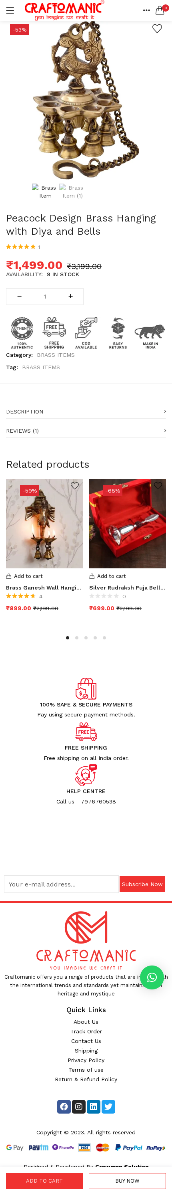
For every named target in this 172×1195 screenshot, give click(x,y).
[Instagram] (79, 1107)
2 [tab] (76, 637)
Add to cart (44, 1181)
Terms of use (86, 1069)
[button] (160, 10)
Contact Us (86, 1041)
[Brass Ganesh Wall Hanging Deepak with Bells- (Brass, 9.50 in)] (44, 523)
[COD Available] (86, 332)
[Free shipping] (54, 332)
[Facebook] (64, 1107)
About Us (86, 1022)
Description (24, 411)
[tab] (86, 409)
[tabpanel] (44, 551)
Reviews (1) (22, 430)
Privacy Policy (86, 1060)
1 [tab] (67, 637)
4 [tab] (95, 637)
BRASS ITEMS (56, 355)
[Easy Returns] (118, 332)
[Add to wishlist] (157, 29)
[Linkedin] (93, 1107)
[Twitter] (108, 1107)
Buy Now (127, 1181)
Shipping (86, 1050)
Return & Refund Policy (86, 1079)
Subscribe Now (142, 884)
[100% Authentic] (22, 332)
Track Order (86, 1031)
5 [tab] (104, 637)
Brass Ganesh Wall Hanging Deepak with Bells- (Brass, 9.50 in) (44, 587)
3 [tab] (86, 637)
